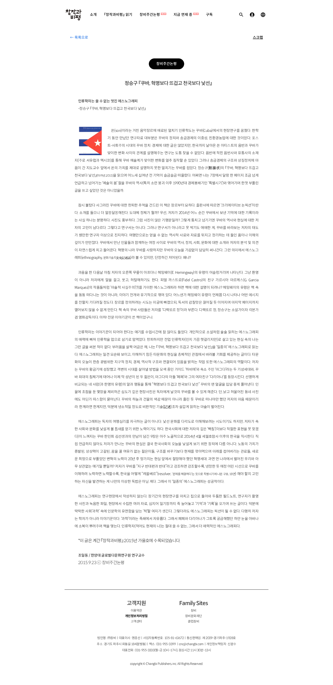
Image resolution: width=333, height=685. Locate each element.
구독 (209, 14)
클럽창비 (193, 621)
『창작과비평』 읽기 (118, 14)
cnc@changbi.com (191, 644)
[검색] (241, 14)
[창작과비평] (74, 14)
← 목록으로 (79, 37)
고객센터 (136, 621)
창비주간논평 (153, 14)
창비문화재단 (193, 616)
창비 (193, 610)
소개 (93, 14)
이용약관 (136, 610)
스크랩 (258, 37)
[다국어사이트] (263, 14)
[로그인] (252, 14)
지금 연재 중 (186, 14)
